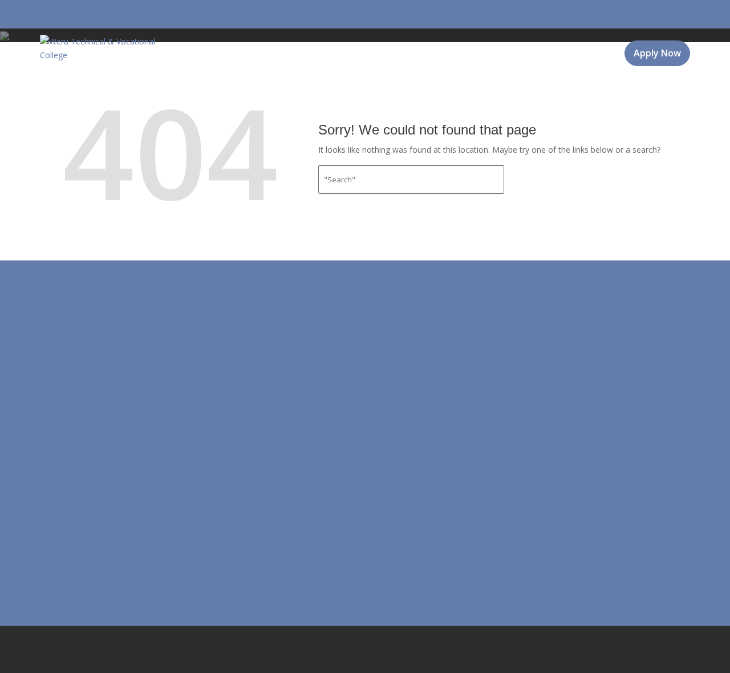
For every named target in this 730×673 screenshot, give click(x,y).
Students (502, 85)
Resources (427, 85)
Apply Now (657, 53)
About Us (201, 85)
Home (149, 85)
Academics (351, 85)
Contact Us (580, 85)
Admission (275, 85)
